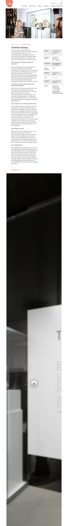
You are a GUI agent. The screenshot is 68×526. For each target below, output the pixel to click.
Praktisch (24, 6)
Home (12, 44)
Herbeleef (46, 6)
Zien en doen (32, 6)
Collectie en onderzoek (56, 6)
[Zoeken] (62, 3)
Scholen (40, 6)
